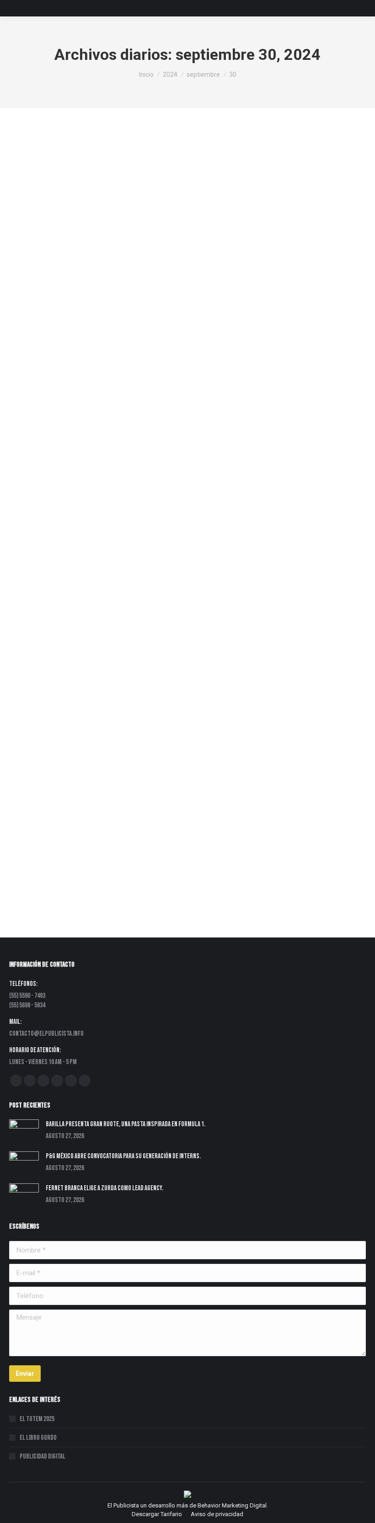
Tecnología (131, 828)
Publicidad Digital (42, 1456)
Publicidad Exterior (45, 318)
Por (100, 318)
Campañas (100, 828)
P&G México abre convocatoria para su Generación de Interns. (123, 1156)
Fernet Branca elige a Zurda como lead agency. (104, 1188)
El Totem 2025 (37, 1419)
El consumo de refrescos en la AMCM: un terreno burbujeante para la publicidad (151, 303)
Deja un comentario (216, 318)
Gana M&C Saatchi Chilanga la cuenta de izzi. (91, 559)
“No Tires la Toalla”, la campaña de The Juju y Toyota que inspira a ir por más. (145, 814)
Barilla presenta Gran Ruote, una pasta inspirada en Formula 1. (125, 1124)
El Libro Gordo (38, 1437)
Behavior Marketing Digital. (233, 1505)
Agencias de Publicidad (52, 573)
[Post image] (24, 1130)
